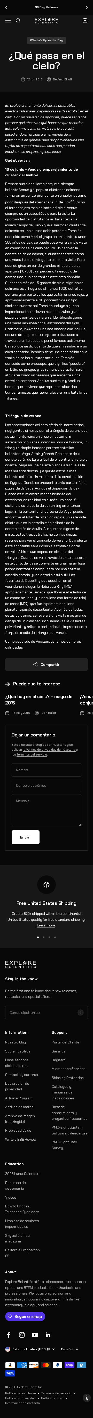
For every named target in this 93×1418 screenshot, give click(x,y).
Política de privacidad (20, 1398)
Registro (59, 1060)
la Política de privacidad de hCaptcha (49, 750)
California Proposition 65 (22, 1253)
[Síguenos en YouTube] (35, 1334)
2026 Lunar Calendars (23, 1173)
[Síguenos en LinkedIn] (48, 1334)
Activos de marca (19, 1107)
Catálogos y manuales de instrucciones (63, 1092)
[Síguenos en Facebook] (8, 1334)
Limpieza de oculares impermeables (22, 1223)
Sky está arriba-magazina (18, 1238)
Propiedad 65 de (18, 1130)
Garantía (59, 1051)
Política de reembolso (20, 1393)
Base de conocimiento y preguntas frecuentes (70, 1113)
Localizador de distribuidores (16, 1063)
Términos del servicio (56, 1393)
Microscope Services (69, 1068)
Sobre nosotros (17, 1051)
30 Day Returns (46, 7)
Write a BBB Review (20, 1139)
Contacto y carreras (21, 1074)
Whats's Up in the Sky (46, 40)
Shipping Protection (68, 1077)
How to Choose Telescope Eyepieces (22, 1209)
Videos (10, 1197)
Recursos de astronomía (15, 1185)
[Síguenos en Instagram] (21, 1334)
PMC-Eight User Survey (64, 1145)
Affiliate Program (19, 1098)
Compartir (50, 664)
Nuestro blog (15, 1042)
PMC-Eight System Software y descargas (70, 1130)
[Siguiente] (87, 7)
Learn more (46, 925)
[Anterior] (6, 7)
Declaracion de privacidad (17, 1086)
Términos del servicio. (32, 754)
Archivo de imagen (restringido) (20, 1119)
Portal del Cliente (65, 1042)
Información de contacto (22, 1403)
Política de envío (52, 1398)
